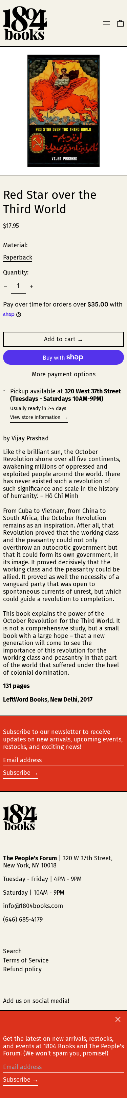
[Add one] (31, 286)
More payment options (64, 374)
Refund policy (22, 969)
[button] (120, 23)
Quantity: (15, 272)
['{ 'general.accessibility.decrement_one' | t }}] (5, 286)
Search (12, 951)
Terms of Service (26, 960)
